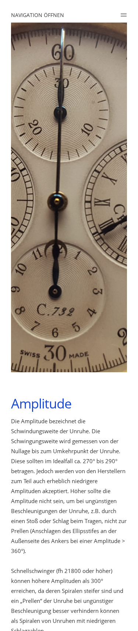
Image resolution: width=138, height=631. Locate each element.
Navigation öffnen (37, 14)
